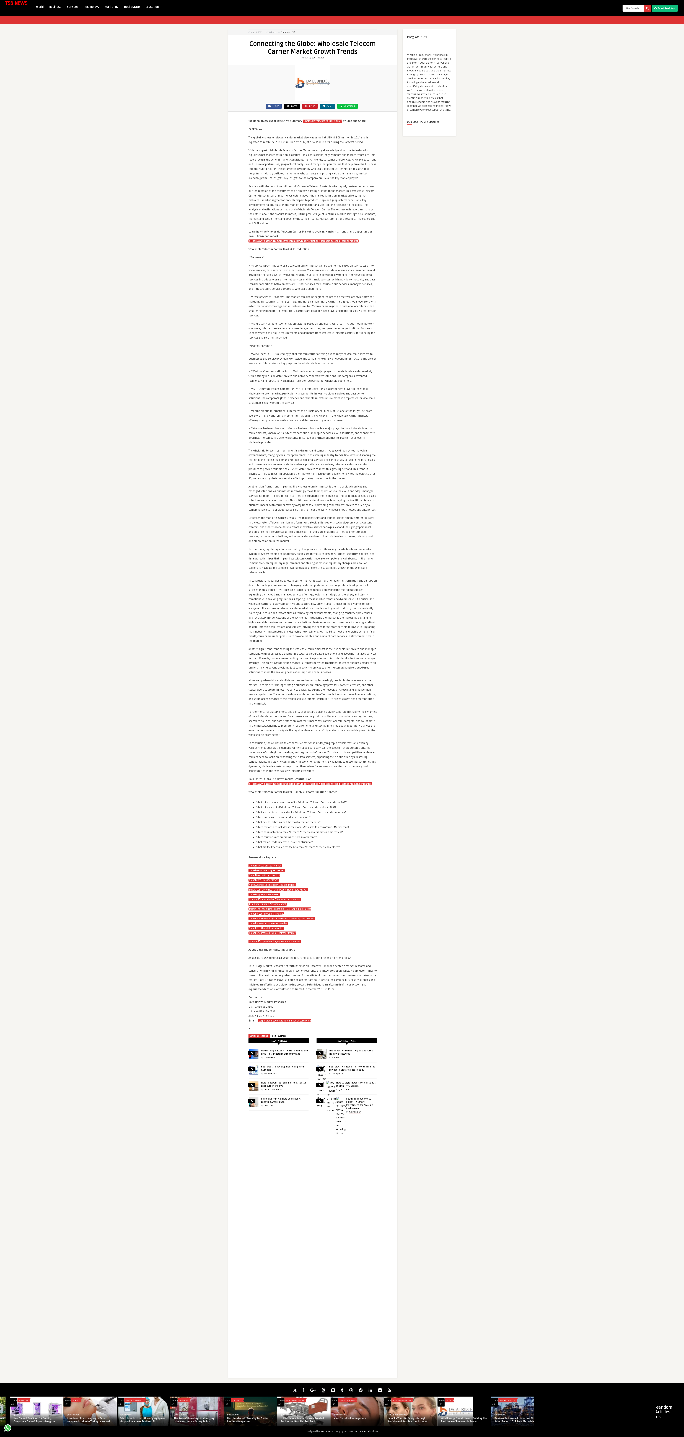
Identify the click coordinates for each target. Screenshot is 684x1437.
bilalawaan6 (270, 1057)
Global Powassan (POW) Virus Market (268, 923)
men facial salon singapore (447, 1418)
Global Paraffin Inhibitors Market (266, 928)
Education (152, 7)
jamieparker (338, 1073)
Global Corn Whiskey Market (263, 880)
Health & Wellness (231, 1400)
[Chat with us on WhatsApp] (8, 1428)
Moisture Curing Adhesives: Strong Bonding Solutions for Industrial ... (23, 1420)
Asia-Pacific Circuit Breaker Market (267, 904)
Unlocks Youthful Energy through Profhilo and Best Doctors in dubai (504, 1420)
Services (73, 7)
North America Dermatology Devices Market (272, 885)
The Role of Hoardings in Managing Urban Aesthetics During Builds (291, 1420)
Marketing (111, 7)
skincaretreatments (494, 1415)
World (40, 7)
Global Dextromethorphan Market (266, 870)
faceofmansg (437, 1415)
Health (173, 1400)
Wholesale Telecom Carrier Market (323, 121)
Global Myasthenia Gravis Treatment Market (272, 933)
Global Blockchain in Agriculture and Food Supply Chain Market (281, 918)
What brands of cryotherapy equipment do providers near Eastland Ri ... (240, 1420)
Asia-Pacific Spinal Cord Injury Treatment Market (274, 941)
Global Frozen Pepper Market (264, 875)
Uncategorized (444, 1400)
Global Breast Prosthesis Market (266, 913)
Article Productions (367, 1431)
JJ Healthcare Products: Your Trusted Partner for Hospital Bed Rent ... (399, 1420)
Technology (91, 7)
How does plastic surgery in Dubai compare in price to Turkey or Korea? (185, 1420)
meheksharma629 (273, 1089)
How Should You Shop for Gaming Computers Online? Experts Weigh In (131, 1420)
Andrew (335, 1057)
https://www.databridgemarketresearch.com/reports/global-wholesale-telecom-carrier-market (303, 241)
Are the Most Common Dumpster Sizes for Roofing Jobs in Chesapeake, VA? (79, 1420)
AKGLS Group (327, 1431)
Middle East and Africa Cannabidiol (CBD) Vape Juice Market (280, 909)
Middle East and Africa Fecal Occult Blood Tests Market (278, 889)
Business (55, 7)
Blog (274, 1036)
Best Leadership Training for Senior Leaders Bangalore (345, 1420)
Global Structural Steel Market (265, 865)
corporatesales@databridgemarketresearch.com (285, 1020)
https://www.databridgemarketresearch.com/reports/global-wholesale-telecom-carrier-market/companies (310, 784)
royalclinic (268, 1106)
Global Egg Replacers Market (264, 894)
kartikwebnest (270, 1073)
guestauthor (318, 57)
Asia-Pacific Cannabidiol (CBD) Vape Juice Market (274, 899)
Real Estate (132, 7)
